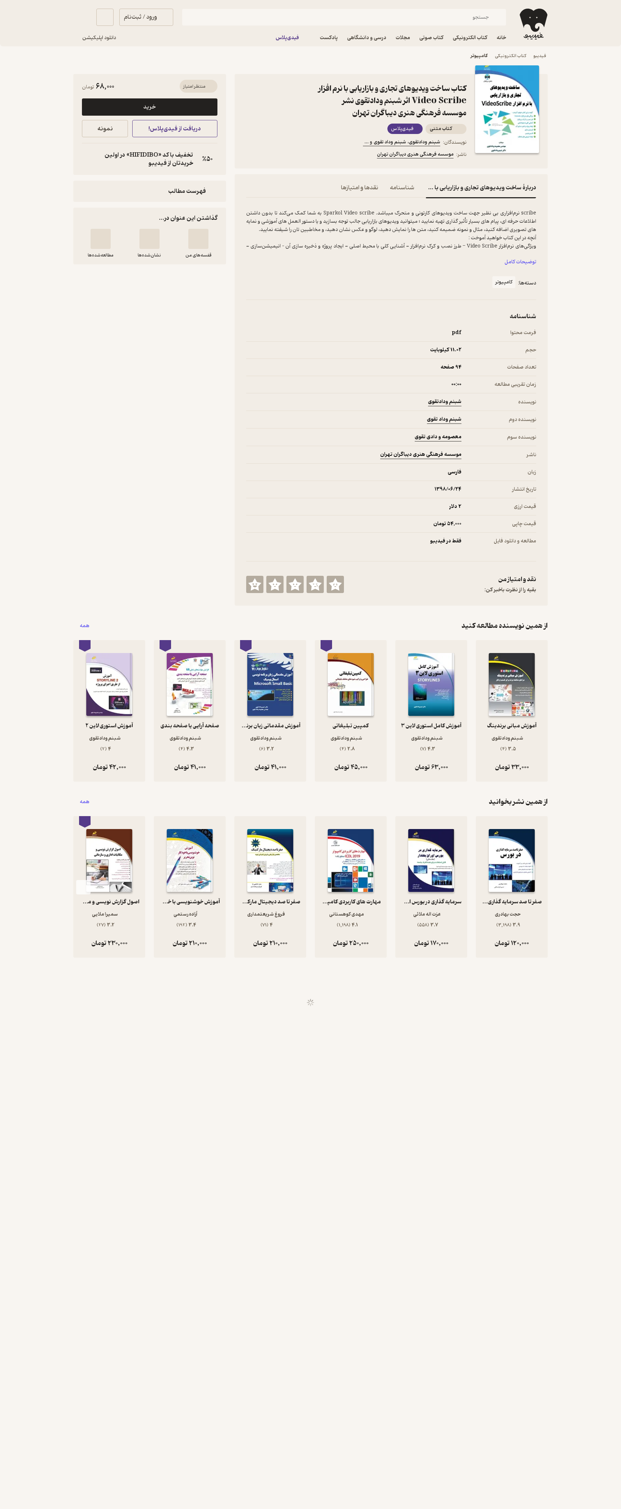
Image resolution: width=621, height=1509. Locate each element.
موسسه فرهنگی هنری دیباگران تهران (415, 154)
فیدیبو (539, 55)
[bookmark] (268, 155)
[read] (101, 239)
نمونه (105, 129)
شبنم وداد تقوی (444, 419)
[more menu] (250, 155)
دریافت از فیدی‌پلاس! (174, 129)
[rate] (335, 584)
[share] (302, 155)
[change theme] (82, 17)
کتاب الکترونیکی (510, 55)
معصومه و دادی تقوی (438, 437)
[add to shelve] (198, 239)
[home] (533, 24)
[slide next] (83, 887)
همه (84, 626)
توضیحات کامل (520, 262)
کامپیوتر (479, 56)
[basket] (105, 17)
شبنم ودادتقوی (444, 402)
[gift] (285, 155)
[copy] (89, 159)
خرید (149, 107)
